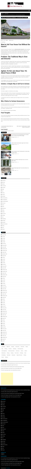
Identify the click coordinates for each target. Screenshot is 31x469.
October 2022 (4, 314)
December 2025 (4, 248)
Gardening (3, 196)
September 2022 (4, 316)
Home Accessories (4, 197)
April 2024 (3, 283)
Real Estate (11, 40)
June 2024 (3, 280)
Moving (8, 352)
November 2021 (4, 333)
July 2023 (3, 299)
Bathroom (3, 182)
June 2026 (3, 238)
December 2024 (4, 269)
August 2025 (4, 255)
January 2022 (4, 330)
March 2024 (4, 285)
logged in (6, 130)
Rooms (3, 227)
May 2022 (3, 323)
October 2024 (4, 273)
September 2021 (4, 337)
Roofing (3, 225)
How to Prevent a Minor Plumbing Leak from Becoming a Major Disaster (13, 366)
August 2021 (4, 339)
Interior (3, 204)
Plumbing (3, 215)
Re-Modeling (4, 218)
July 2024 (3, 278)
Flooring (3, 192)
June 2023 (3, 300)
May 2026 (3, 240)
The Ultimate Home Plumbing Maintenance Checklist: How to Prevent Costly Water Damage (16, 363)
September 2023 (4, 295)
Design (3, 189)
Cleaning (12, 346)
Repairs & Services (4, 444)
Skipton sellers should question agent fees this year (20, 142)
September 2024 (4, 274)
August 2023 (4, 297)
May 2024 (3, 281)
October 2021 (4, 335)
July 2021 (3, 340)
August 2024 (4, 276)
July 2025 (3, 257)
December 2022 (4, 311)
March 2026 (4, 243)
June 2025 (3, 259)
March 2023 (4, 306)
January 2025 (4, 267)
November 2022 (4, 313)
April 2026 (3, 241)
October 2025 (4, 252)
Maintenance (4, 208)
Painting (3, 211)
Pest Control (4, 213)
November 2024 (4, 271)
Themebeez (8, 468)
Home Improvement (5, 201)
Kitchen (3, 206)
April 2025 (3, 262)
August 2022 (4, 318)
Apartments (3, 180)
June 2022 (3, 321)
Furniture (3, 194)
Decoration (3, 187)
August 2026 (4, 234)
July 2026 (3, 236)
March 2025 (4, 264)
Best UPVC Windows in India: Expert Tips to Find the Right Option (12, 368)
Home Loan (3, 203)
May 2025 (3, 260)
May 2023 (3, 302)
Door (2, 190)
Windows (3, 229)
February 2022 (4, 328)
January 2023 (4, 309)
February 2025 (4, 266)
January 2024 (4, 288)
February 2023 (4, 307)
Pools (25, 352)
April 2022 (3, 325)
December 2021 (4, 332)
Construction (4, 185)
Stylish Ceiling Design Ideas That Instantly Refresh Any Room (11, 370)
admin (7, 40)
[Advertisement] (7, 379)
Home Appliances (4, 199)
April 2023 (3, 304)
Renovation (3, 222)
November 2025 (4, 250)
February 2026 (4, 245)
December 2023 (4, 290)
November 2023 (4, 292)
